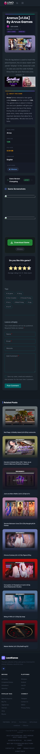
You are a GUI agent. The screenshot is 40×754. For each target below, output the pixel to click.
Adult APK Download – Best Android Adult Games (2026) (19, 736)
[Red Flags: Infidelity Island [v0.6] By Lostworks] (20, 417)
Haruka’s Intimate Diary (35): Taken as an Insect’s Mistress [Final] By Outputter (17, 463)
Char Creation (11, 298)
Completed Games (7, 682)
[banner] (20, 87)
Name (9, 334)
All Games (5, 679)
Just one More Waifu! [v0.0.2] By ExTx (17, 494)
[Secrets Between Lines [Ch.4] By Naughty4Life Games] (20, 508)
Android (23, 682)
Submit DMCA (20, 751)
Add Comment (12, 356)
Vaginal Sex (5, 705)
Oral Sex (4, 708)
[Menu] (22, 3)
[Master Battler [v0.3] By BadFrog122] (20, 631)
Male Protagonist (7, 698)
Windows (22, 31)
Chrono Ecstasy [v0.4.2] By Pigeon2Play (17, 555)
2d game (9, 293)
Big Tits (4, 701)
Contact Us (24, 701)
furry (8, 302)
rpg (29, 302)
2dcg (19, 293)
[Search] (17, 3)
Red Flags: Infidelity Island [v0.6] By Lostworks (20, 432)
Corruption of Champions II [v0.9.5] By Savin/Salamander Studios (17, 586)
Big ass (4, 714)
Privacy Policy (25, 708)
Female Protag (26, 298)
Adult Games (11, 31)
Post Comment (13, 386)
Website (9, 348)
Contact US (9, 748)
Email (9, 341)
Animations (5, 685)
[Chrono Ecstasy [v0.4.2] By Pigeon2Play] (20, 540)
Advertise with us (15, 740)
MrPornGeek (33, 722)
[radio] (11, 268)
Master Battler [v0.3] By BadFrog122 (16, 646)
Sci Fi (8, 307)
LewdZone (17, 725)
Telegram (24, 698)
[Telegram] (3, 669)
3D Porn (13, 722)
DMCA (23, 705)
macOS (23, 685)
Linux (22, 688)
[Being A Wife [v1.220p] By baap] (20, 601)
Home (19, 748)
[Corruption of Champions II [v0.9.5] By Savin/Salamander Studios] (20, 570)
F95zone (25, 725)
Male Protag (19, 302)
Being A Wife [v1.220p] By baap (14, 616)
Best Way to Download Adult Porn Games (20, 744)
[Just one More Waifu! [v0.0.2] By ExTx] (20, 479)
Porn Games (23, 722)
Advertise (4, 688)
